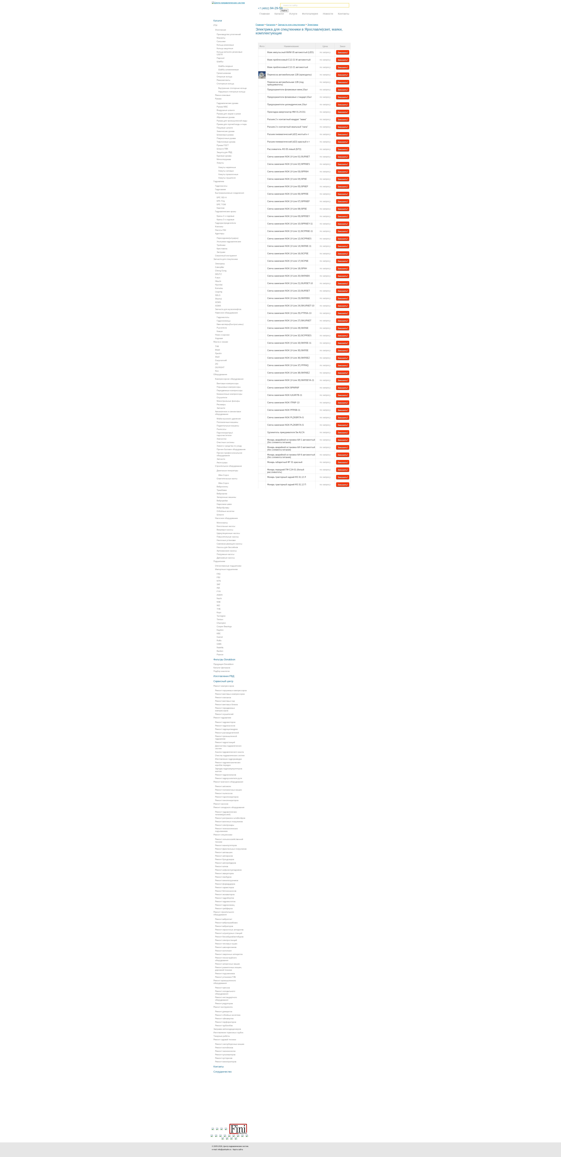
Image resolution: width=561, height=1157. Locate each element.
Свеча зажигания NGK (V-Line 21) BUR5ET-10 (290, 283)
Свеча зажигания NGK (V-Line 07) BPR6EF (288, 201)
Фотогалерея (310, 13)
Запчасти (221, 408)
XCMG (218, 302)
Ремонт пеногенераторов (226, 800)
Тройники (221, 245)
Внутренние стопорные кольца (232, 88)
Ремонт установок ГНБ (225, 977)
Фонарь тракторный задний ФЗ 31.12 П (286, 484)
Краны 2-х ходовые (225, 216)
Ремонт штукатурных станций (228, 933)
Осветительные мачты (227, 478)
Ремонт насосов (220, 804)
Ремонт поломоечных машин (228, 790)
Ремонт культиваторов (225, 1054)
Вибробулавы (223, 507)
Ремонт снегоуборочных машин (229, 1044)
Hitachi (218, 281)
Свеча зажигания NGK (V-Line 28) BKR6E (287, 328)
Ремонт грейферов (223, 908)
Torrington (221, 616)
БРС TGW (221, 204)
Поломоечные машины (227, 422)
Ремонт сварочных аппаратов (228, 954)
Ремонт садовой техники (224, 1039)
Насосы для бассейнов (227, 547)
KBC (219, 633)
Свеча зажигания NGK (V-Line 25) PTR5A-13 (289, 313)
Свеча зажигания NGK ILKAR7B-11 (284, 395)
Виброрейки (222, 500)
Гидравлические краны (225, 211)
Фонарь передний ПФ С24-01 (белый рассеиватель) (285, 470)
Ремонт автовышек (223, 852)
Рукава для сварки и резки (229, 114)
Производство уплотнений (229, 34)
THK (219, 609)
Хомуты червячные (227, 167)
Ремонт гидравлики (222, 717)
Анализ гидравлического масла (229, 752)
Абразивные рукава (226, 117)
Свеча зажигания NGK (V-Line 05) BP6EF (287, 186)
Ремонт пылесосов (223, 793)
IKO (218, 605)
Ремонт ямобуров (223, 877)
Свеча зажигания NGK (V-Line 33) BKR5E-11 (289, 343)
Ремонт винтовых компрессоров (230, 694)
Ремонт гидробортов (224, 898)
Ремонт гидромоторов (225, 722)
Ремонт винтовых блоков (226, 704)
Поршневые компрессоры (229, 387)
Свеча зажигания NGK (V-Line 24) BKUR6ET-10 (290, 305)
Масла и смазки (220, 342)
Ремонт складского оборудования (228, 807)
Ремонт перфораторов (225, 1022)
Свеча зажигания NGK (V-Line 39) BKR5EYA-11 (290, 380)
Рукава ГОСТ (223, 145)
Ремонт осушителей (224, 714)
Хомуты (220, 163)
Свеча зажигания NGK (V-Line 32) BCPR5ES (289, 335)
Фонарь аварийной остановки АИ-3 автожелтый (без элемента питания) (291, 448)
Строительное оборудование (228, 466)
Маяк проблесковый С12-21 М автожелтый (288, 59)
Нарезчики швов (224, 504)
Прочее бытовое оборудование (231, 449)
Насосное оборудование (226, 518)
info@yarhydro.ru (224, 1150)
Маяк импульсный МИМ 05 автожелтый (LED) (290, 52)
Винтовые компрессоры (228, 383)
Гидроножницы (223, 321)
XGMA (218, 306)
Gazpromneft (221, 360)
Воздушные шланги (225, 110)
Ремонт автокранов (224, 856)
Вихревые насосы (225, 530)
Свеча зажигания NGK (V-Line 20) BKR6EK (288, 276)
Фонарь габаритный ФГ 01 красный (284, 462)
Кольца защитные (225, 48)
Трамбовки (222, 490)
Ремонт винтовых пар (225, 701)
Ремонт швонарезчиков (225, 947)
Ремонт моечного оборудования (228, 782)
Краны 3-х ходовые (225, 219)
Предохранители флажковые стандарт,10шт (289, 97)
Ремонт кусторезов (223, 1058)
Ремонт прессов (222, 987)
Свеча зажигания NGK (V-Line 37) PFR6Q (288, 365)
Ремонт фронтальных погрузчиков (230, 849)
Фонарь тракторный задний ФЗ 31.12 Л (286, 477)
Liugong (218, 291)
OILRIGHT (220, 367)
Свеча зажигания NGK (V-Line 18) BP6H (287, 268)
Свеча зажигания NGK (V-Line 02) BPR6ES (288, 164)
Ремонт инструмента (223, 1007)
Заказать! (343, 52)
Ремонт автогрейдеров (225, 863)
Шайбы (220, 61)
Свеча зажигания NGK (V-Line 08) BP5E (287, 208)
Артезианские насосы (227, 551)
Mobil (217, 350)
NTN (219, 581)
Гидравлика (218, 181)
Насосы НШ (220, 230)
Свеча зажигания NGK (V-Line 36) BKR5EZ (288, 358)
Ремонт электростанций (226, 940)
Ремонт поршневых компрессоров (230, 690)
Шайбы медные (225, 66)
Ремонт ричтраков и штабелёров (230, 818)
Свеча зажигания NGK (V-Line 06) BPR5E (287, 194)
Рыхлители (222, 328)
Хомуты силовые (226, 171)
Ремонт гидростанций (225, 742)
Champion (221, 623)
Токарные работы (221, 1036)
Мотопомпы (222, 523)
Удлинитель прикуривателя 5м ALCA (285, 432)
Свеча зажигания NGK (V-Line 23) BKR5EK (288, 298)
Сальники (221, 41)
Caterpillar (219, 267)
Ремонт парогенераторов (226, 797)
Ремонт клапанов (223, 697)
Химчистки (221, 439)
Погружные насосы (225, 554)
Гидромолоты (223, 317)
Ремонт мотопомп (223, 951)
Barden (220, 651)
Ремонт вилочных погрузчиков (229, 821)
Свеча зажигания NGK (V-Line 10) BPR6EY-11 (290, 223)
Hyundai (218, 284)
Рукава (218, 98)
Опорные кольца (224, 76)
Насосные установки (226, 540)
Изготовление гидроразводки (228, 759)
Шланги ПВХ (222, 149)
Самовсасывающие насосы (229, 544)
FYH (219, 591)
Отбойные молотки (225, 511)
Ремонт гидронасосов (225, 725)
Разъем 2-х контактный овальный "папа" (287, 127)
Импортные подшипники (226, 569)
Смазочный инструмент (226, 255)
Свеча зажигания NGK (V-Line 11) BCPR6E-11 (290, 231)
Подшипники (219, 561)
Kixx (217, 371)
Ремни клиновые (222, 95)
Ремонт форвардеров (225, 884)
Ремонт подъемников (225, 973)
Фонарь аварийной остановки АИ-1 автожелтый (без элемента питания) (291, 441)
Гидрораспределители (225, 223)
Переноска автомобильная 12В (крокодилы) (289, 74)
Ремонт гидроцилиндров (226, 729)
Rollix (219, 640)
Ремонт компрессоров (223, 686)
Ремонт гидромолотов (225, 901)
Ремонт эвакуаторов (224, 873)
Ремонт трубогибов (224, 1025)
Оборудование (220, 374)
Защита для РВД (224, 152)
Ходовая (219, 338)
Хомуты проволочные (228, 174)
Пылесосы (221, 429)
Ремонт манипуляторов (226, 845)
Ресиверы (221, 404)
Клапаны (219, 226)
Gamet (220, 637)
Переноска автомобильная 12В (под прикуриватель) (285, 83)
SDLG (217, 295)
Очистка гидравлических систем (229, 755)
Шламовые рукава (225, 135)
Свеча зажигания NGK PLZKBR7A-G (285, 417)
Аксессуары (222, 462)
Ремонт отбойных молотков (227, 1015)
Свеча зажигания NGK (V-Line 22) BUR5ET (288, 290)
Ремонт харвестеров (224, 887)
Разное (220, 654)
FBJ (218, 577)
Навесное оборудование (226, 313)
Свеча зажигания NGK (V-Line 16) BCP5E (287, 253)
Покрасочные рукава (226, 138)
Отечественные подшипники (228, 566)
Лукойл (218, 353)
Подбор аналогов (221, 671)
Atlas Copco (223, 475)
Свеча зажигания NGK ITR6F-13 (283, 402)
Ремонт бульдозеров (224, 859)
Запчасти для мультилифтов (228, 309)
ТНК (217, 346)
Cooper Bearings (224, 626)
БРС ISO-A (221, 197)
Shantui (218, 299)
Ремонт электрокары (224, 825)
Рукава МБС (222, 107)
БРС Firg (221, 201)
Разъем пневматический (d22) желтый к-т (288, 134)
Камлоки (221, 208)
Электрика (312, 24)
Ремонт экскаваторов (224, 894)
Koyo (219, 612)
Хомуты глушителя (227, 178)
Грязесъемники (224, 73)
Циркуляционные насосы (228, 533)
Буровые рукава (224, 156)
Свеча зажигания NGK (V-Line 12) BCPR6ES (289, 238)
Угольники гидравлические (229, 241)
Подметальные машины (228, 425)
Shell (217, 357)
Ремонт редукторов (224, 1003)
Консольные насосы (226, 526)
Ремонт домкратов (223, 1011)
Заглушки (221, 252)
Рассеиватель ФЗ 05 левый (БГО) (284, 149)
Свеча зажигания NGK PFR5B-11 (283, 410)
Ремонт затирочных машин (227, 964)
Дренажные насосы (226, 558)
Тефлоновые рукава (226, 142)
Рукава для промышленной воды (232, 121)
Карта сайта (238, 1150)
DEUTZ (218, 274)
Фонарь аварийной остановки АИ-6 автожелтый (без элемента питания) (291, 455)
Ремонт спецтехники (222, 834)
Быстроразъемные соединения (229, 193)
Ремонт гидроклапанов (225, 775)
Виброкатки (222, 493)
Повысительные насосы (228, 537)
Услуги (293, 13)
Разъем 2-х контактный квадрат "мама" (287, 119)
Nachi (219, 598)
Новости (328, 13)
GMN (219, 644)
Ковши (220, 331)
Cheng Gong (220, 270)
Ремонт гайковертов (224, 1018)
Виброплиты (222, 486)
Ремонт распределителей (227, 732)
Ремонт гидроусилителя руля (228, 778)
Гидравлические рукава (227, 103)
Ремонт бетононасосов (225, 891)
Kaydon (220, 630)
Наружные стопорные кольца (231, 91)
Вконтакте (307, 1148)
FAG (219, 574)
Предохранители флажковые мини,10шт (287, 89)
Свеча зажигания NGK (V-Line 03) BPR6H (288, 171)
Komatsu (219, 288)
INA (218, 588)
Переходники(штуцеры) (227, 238)
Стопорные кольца (225, 83)
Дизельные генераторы (227, 470)
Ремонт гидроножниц (224, 905)
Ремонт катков (221, 866)
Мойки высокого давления (229, 418)
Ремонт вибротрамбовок (226, 922)
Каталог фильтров (221, 667)
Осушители (222, 397)
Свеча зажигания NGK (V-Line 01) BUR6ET (288, 156)
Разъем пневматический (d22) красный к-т (288, 141)
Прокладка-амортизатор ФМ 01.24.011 (286, 112)
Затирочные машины (226, 497)
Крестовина (222, 248)
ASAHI (220, 595)
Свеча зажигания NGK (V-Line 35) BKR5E (287, 350)
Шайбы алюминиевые (228, 69)
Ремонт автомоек (223, 786)
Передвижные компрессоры (230, 390)
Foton (217, 277)
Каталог (279, 13)
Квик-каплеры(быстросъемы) (230, 324)
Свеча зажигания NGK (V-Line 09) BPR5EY (288, 216)
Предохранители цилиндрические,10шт (287, 104)
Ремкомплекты (223, 80)
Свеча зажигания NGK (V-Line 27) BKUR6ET (289, 320)
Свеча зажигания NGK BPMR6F (283, 387)
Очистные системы (225, 442)
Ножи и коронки (222, 335)
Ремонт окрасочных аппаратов (229, 929)
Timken (220, 619)
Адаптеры (219, 233)
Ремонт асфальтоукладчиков (228, 870)
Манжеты (221, 38)
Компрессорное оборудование (229, 379)
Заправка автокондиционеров (227, 1029)
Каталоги (270, 24)
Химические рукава (225, 131)
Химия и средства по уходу (229, 446)
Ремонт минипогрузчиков (226, 880)
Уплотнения (220, 30)
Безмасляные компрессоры (229, 394)
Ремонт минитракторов (225, 1061)
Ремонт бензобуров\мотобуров (229, 936)
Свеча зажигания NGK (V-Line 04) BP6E (287, 179)
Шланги (220, 514)
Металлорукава (224, 159)
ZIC (216, 364)
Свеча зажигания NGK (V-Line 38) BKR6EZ (288, 372)
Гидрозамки (220, 189)
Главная (264, 13)
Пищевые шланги (225, 128)
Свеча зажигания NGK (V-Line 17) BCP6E (287, 261)
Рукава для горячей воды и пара (232, 124)
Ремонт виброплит (223, 919)
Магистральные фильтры (228, 401)
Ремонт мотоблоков (224, 1047)
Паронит (221, 58)
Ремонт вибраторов (224, 926)
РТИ (215, 25)
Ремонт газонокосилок (225, 1051)
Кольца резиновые (225, 45)
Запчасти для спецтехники (291, 24)
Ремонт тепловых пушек (226, 943)
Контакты (343, 13)
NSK (219, 602)
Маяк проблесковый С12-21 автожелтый (287, 67)
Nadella (220, 647)
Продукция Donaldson (223, 664)
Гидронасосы (221, 186)
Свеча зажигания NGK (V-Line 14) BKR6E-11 (289, 246)
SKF (218, 584)
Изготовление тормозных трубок (228, 1032)
